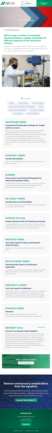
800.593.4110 (26, 413)
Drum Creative (35, 430)
